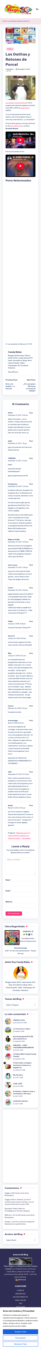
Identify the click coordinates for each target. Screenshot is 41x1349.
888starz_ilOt (10, 1215)
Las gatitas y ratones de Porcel (17, 103)
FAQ (20, 1303)
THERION (11, 458)
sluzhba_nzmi (10, 1222)
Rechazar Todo (20, 1344)
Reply (31, 413)
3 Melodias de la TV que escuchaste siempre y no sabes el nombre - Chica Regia (19, 835)
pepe (10, 441)
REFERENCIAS (20, 1294)
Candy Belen (15, 352)
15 (10, 71)
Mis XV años (18, 1075)
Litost (10, 588)
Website (9, 902)
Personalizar (20, 1338)
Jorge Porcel (25, 108)
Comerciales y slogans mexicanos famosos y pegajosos (22, 1065)
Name (8, 880)
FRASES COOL (19, 1020)
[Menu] (37, 9)
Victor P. (11, 636)
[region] (20, 1328)
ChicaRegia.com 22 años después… (18, 1211)
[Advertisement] (20, 260)
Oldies (10, 49)
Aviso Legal (20, 1307)
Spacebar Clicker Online (13, 1208)
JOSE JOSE (17, 1084)
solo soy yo (12, 565)
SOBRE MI (20, 1290)
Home (5, 21)
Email (8, 891)
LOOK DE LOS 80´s (20, 1101)
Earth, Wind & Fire (16, 126)
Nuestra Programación (28, 941)
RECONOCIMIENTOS (20, 1297)
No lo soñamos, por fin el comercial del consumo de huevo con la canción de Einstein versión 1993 (19, 1201)
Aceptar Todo (20, 1332)
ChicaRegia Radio (27, 938)
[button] (13, 372)
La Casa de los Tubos (21, 1029)
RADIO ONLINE (20, 1300)
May (9, 653)
